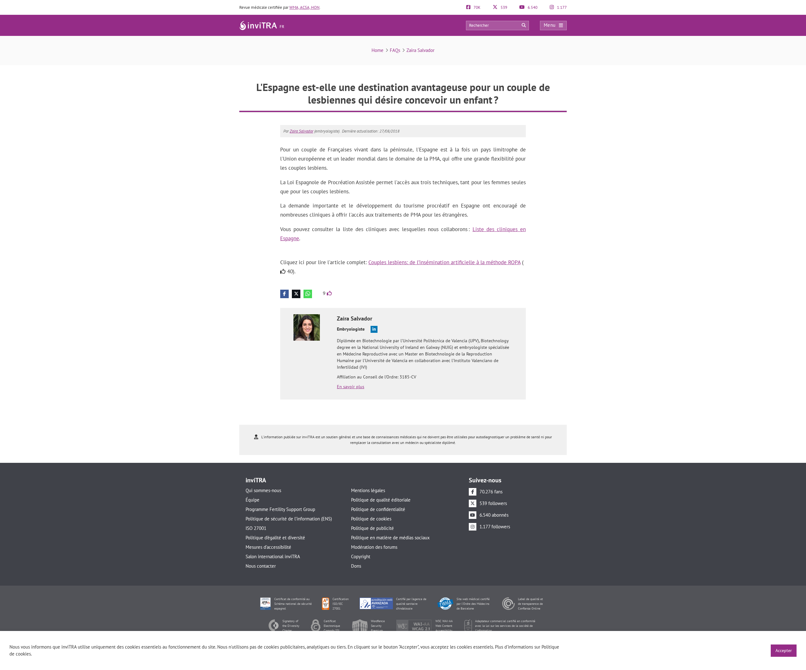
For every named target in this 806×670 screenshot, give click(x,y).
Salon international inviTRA (273, 556)
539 (503, 7)
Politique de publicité (372, 528)
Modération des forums (374, 547)
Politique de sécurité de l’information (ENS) (289, 518)
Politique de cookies (371, 518)
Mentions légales (368, 490)
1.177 (561, 7)
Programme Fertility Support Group (280, 509)
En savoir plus (350, 386)
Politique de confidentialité (378, 509)
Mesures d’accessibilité (268, 547)
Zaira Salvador (420, 50)
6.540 (532, 7)
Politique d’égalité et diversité (275, 537)
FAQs (395, 50)
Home (377, 50)
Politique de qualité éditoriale (381, 499)
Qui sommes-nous (263, 490)
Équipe (252, 499)
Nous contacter (261, 566)
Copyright (360, 556)
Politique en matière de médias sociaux (390, 537)
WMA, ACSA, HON (304, 7)
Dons (356, 566)
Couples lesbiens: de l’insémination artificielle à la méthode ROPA (444, 262)
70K (476, 7)
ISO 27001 (256, 528)
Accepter (783, 650)
